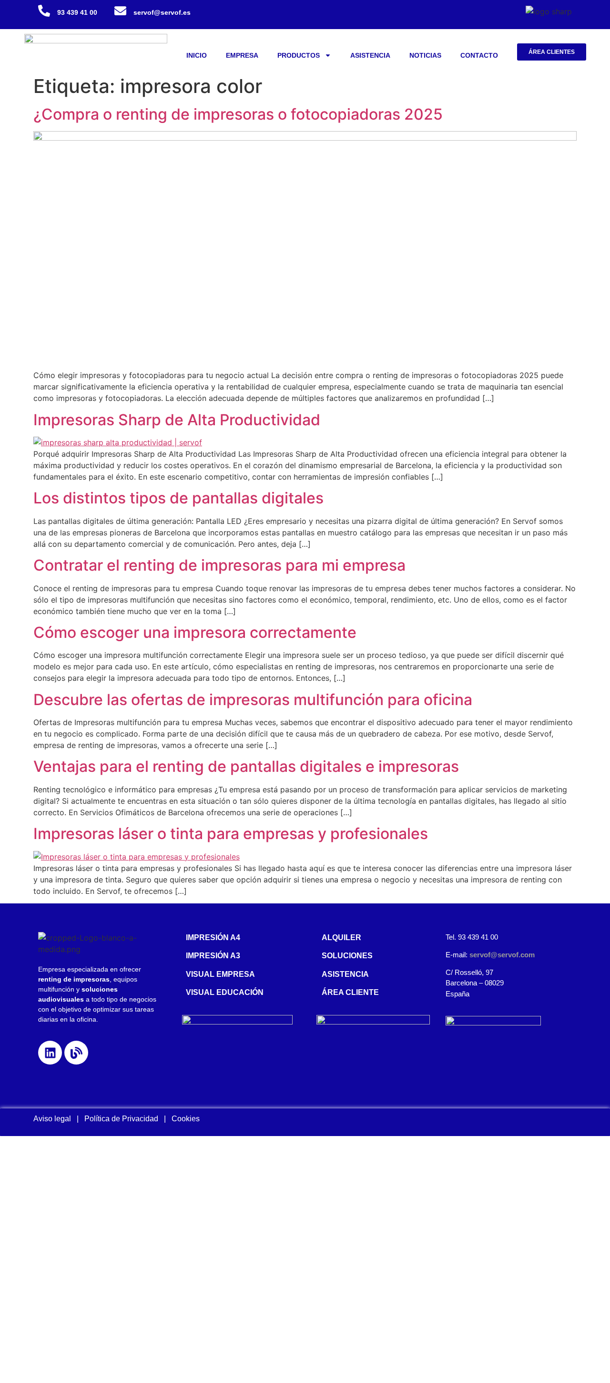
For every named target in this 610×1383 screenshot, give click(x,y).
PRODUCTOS (298, 55)
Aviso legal (52, 1119)
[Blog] (76, 1053)
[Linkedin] (50, 1053)
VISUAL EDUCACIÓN (225, 992)
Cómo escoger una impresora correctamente (194, 632)
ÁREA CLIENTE (350, 992)
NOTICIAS (425, 55)
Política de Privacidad (124, 1119)
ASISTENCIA (370, 55)
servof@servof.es (162, 12)
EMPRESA (242, 55)
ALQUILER (341, 937)
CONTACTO (479, 55)
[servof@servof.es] (120, 11)
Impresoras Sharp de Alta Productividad (176, 419)
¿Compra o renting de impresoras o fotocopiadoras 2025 (238, 114)
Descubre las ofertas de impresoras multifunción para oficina (252, 699)
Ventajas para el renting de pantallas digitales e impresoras (246, 766)
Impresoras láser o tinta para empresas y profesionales (230, 833)
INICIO (196, 55)
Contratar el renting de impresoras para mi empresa (219, 565)
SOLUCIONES (347, 956)
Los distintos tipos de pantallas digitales (178, 498)
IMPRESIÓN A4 (213, 937)
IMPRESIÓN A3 (213, 956)
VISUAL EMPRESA (220, 974)
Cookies (186, 1119)
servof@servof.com (502, 955)
